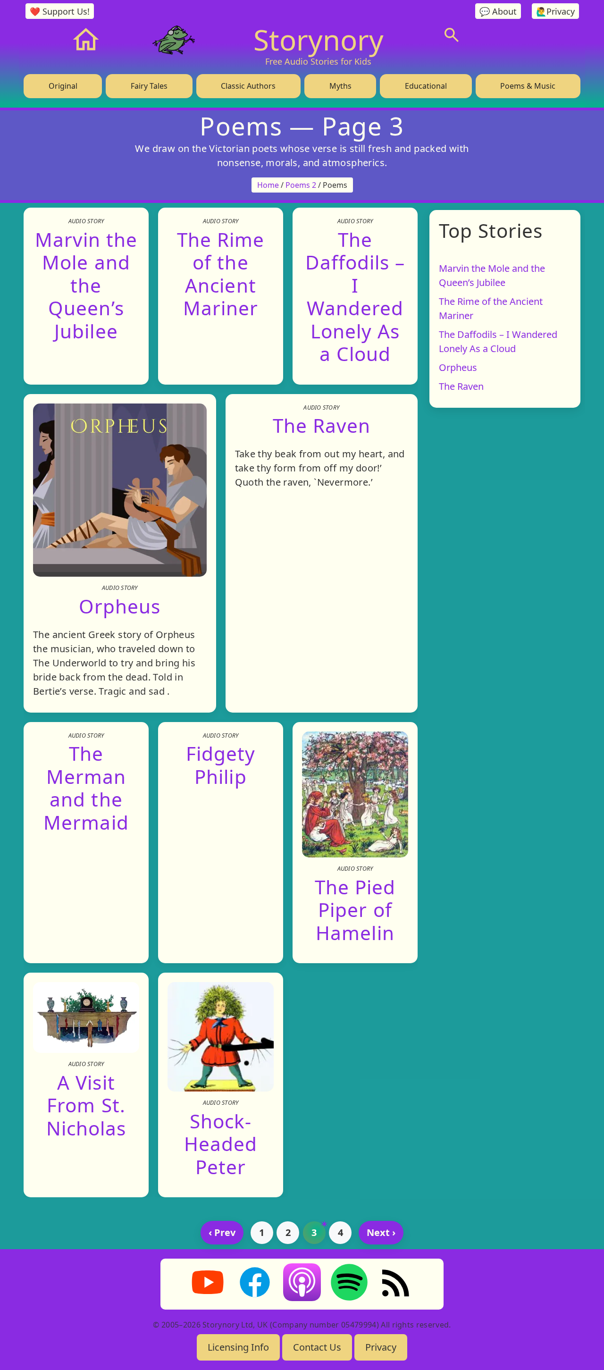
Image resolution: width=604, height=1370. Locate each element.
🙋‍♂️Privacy (555, 11)
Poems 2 (300, 185)
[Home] (86, 39)
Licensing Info (238, 1347)
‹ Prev (222, 1232)
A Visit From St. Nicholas (86, 1105)
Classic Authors (248, 86)
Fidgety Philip (220, 765)
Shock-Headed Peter (220, 1143)
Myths (340, 86)
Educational (426, 86)
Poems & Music (527, 86)
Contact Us (317, 1347)
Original (63, 86)
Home (268, 185)
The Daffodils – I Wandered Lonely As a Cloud (355, 296)
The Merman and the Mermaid (85, 787)
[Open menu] (522, 34)
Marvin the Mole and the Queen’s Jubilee (86, 285)
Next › (381, 1232)
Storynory (318, 39)
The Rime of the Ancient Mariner (220, 273)
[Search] (451, 34)
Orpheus (119, 606)
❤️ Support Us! (60, 11)
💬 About (498, 11)
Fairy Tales (149, 86)
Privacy (380, 1347)
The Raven (321, 425)
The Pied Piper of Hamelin (355, 909)
